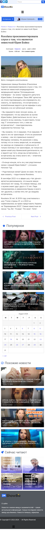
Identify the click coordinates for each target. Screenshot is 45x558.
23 (41, 339)
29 (35, 345)
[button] (22, 12)
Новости (11, 27)
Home (3, 27)
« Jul (4, 356)
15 (34, 334)
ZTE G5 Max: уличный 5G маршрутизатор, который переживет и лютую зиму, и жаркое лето (12, 458)
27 (23, 345)
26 (17, 345)
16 (40, 334)
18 (11, 339)
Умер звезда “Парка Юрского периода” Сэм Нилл (34, 463)
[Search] (43, 1)
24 (5, 345)
